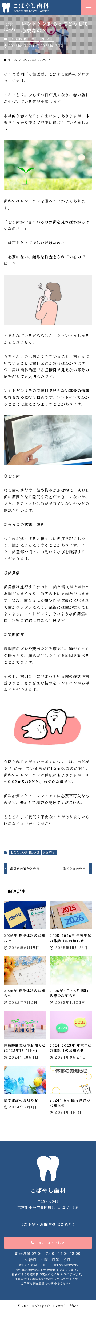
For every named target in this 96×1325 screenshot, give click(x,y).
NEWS (47, 39)
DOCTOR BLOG (24, 39)
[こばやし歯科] (39, 7)
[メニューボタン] (88, 7)
